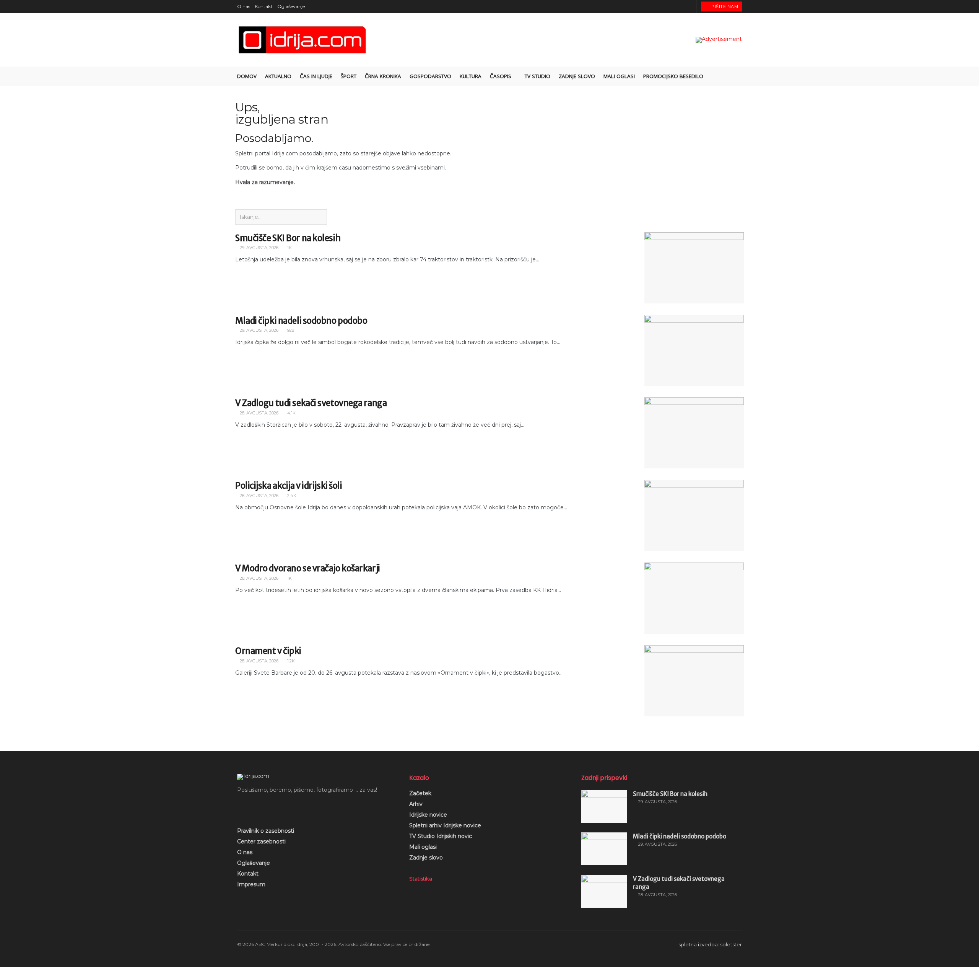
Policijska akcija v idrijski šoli (288, 485)
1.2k (290, 661)
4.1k (291, 413)
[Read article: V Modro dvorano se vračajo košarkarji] (694, 598)
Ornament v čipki (268, 651)
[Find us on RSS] (689, 6)
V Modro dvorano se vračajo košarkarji (307, 568)
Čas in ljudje (316, 76)
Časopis (500, 76)
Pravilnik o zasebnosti (265, 830)
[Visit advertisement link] (719, 40)
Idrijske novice (428, 814)
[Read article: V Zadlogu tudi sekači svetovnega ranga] (694, 432)
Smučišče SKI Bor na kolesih (287, 238)
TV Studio (537, 76)
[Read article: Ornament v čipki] (694, 680)
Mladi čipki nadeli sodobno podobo (301, 320)
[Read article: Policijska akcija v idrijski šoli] (694, 515)
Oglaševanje (291, 6)
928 (290, 330)
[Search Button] (739, 76)
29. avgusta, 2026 (258, 247)
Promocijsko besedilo (673, 76)
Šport (348, 76)
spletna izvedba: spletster (710, 944)
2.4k (291, 495)
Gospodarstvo (430, 76)
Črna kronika (383, 76)
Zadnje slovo (577, 76)
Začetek (420, 793)
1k (289, 247)
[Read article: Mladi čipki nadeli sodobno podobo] (694, 350)
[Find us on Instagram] (670, 6)
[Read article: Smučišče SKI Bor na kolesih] (694, 267)
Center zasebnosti (261, 841)
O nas (243, 6)
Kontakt (264, 6)
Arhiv (416, 804)
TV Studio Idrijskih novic (440, 836)
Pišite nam (724, 6)
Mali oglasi (619, 76)
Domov (247, 76)
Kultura (470, 76)
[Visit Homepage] (303, 39)
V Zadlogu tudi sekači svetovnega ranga (311, 403)
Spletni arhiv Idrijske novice (445, 825)
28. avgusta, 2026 (258, 413)
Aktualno (278, 76)
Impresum (251, 884)
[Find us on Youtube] (680, 6)
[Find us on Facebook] (661, 6)
